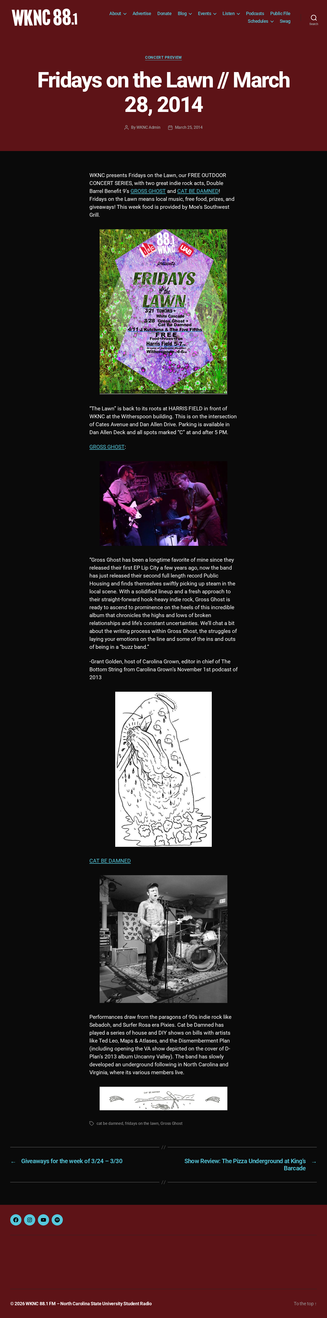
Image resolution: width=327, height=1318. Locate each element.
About (115, 13)
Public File (280, 13)
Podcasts (255, 13)
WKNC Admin (148, 127)
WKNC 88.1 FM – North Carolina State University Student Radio (89, 1303)
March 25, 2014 (189, 127)
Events (204, 13)
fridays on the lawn (142, 1123)
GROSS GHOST (148, 191)
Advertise (142, 13)
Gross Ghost (171, 1123)
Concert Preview (163, 57)
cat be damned (110, 1123)
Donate (164, 13)
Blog (182, 13)
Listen (229, 13)
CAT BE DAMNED (198, 191)
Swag (285, 21)
